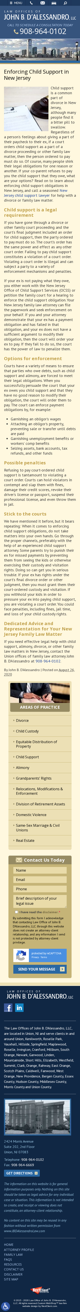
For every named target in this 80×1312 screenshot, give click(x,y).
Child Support (27, 756)
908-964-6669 (22, 1165)
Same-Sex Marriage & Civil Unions (38, 828)
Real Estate (25, 840)
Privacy (35, 957)
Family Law (13, 1254)
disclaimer (50, 912)
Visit (54, 3)
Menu (18, 3)
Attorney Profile (19, 1250)
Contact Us (14, 1269)
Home (8, 1244)
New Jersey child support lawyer (35, 193)
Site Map (11, 1279)
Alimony (22, 767)
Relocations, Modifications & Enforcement (39, 791)
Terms (44, 957)
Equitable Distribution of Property (36, 744)
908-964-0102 (43, 31)
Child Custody (27, 731)
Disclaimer (13, 1274)
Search (65, 3)
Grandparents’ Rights (34, 778)
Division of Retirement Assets (40, 804)
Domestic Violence (31, 814)
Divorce (22, 720)
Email (42, 3)
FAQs (8, 1259)
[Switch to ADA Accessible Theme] (5, 1306)
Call (31, 3)
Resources (13, 1264)
